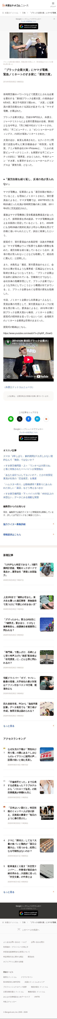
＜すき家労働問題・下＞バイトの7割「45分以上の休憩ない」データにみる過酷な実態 (28, 495)
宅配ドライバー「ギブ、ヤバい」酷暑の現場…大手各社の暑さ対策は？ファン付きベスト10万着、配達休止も (20, 683)
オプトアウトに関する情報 (13, 961)
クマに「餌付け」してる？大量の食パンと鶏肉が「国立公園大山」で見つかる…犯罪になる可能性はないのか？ (22, 846)
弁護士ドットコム (11, 12)
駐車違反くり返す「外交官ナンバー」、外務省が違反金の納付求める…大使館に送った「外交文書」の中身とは (22, 871)
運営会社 (31, 956)
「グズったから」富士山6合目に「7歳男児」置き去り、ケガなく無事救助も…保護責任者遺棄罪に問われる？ (20, 625)
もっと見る (8, 725)
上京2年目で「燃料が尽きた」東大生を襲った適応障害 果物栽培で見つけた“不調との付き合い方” (20, 600)
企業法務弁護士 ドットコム (13, 991)
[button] (46, 419)
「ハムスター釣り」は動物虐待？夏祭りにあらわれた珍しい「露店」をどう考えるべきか (27, 486)
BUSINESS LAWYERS (11, 982)
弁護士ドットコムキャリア (35, 982)
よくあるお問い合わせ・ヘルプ (15, 942)
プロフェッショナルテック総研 (15, 986)
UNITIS (37, 996)
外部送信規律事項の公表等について (16, 951)
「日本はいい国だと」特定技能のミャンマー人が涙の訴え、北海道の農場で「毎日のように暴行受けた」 (22, 813)
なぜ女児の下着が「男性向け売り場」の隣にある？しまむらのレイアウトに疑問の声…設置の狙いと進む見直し (22, 754)
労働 (23, 12)
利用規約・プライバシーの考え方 (15, 947)
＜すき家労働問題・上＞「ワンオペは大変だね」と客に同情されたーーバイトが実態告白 (27, 467)
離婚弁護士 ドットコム (36, 991)
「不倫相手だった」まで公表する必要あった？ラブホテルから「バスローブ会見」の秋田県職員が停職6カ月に (22, 787)
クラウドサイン (27, 977)
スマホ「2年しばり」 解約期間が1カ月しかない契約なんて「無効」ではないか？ (28, 457)
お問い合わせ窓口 (37, 942)
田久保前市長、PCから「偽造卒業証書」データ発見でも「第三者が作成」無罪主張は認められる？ (20, 707)
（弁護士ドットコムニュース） (18, 387)
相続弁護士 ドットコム (39, 986)
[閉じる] (54, 19)
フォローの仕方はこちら (28, 21)
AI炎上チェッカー (9, 1001)
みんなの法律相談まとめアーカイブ (16, 996)
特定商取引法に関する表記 (13, 956)
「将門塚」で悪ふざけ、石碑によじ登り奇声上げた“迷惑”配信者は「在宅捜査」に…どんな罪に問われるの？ (20, 657)
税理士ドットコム (10, 977)
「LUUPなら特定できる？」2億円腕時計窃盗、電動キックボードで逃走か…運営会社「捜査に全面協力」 (20, 570)
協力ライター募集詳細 (14, 524)
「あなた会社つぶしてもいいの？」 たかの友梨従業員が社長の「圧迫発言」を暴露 (28, 476)
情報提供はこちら (12, 534)
